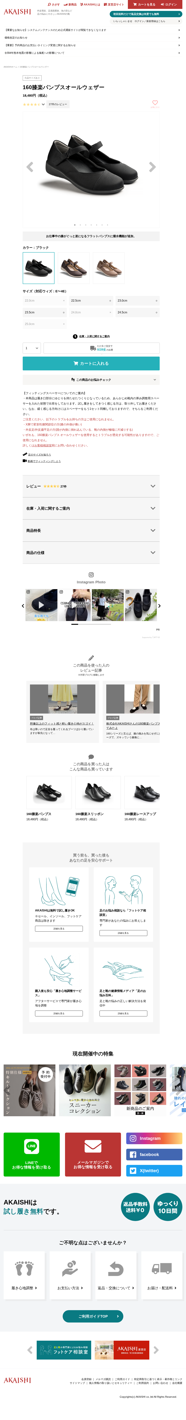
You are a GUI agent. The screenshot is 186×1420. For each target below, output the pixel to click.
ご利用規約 (142, 1383)
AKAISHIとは (92, 4)
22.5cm (91, 300)
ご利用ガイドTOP (93, 1316)
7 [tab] (107, 225)
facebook (149, 1154)
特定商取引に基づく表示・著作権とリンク (158, 1379)
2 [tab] (80, 225)
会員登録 (86, 1379)
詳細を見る (59, 928)
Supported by (147, 637)
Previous (30, 166)
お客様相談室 (43, 445)
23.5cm (45, 312)
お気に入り (155, 107)
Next (152, 166)
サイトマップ (77, 1383)
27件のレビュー (58, 104)
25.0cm (45, 324)
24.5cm (137, 312)
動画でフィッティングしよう (44, 461)
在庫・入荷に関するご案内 (94, 336)
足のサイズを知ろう (39, 454)
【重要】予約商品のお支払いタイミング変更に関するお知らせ (40, 45)
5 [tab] (96, 225)
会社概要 (177, 1383)
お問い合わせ (160, 1383)
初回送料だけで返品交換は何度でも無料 (136, 14)
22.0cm (45, 300)
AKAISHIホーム (10, 67)
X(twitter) (149, 1170)
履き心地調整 (22, 1288)
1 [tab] (75, 225)
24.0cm (91, 312)
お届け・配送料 (160, 1288)
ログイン (171, 4)
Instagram (150, 1138)
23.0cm (137, 300)
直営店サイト (116, 4)
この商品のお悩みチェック (93, 379)
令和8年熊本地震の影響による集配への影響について (34, 52)
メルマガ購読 (103, 1379)
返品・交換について (114, 1288)
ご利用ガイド (122, 1379)
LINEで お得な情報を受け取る (31, 1165)
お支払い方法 (68, 1288)
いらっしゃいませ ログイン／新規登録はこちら (139, 21)
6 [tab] (102, 225)
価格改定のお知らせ (16, 37)
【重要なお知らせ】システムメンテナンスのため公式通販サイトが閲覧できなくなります (55, 30)
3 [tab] (86, 225)
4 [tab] (91, 225)
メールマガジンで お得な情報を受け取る (93, 1164)
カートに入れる (94, 363)
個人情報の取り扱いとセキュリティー (110, 1383)
